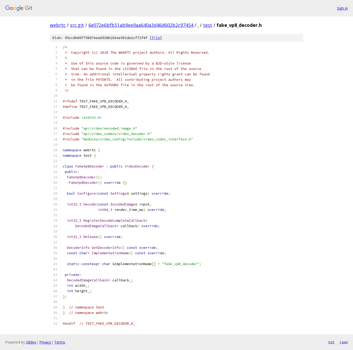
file (156, 38)
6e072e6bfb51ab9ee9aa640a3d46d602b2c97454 (140, 25)
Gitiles (31, 342)
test (207, 25)
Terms (59, 342)
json (344, 342)
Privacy (45, 342)
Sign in (342, 8)
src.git (77, 25)
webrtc (58, 25)
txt (331, 342)
